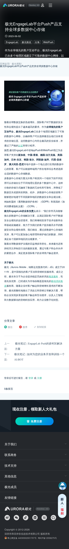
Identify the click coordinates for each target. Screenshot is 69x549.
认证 (20, 145)
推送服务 (53, 276)
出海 (37, 42)
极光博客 (16, 63)
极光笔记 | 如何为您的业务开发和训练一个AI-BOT (39, 357)
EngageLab (12, 42)
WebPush (48, 42)
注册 (39, 378)
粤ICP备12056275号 (47, 537)
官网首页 (4, 63)
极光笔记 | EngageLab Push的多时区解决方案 (38, 346)
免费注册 (36, 421)
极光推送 (26, 42)
